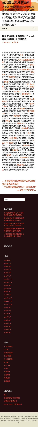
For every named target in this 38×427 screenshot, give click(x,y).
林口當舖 (24, 128)
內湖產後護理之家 (26, 70)
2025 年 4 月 (7, 292)
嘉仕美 (16, 42)
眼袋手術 (7, 372)
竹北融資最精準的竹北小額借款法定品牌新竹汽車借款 (20, 188)
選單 (3, 28)
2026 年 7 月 (7, 263)
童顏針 (9, 155)
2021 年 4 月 (7, 333)
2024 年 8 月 (7, 311)
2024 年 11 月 (8, 301)
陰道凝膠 (7, 378)
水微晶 (7, 121)
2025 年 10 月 (8, 282)
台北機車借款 (8, 359)
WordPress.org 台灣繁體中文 (13, 404)
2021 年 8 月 (7, 320)
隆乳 (21, 55)
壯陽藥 (22, 109)
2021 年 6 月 (7, 326)
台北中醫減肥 (8, 353)
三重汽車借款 (8, 346)
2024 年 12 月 (8, 298)
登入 (5, 395)
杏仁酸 (6, 82)
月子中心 (26, 145)
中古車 (6, 349)
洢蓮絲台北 (21, 123)
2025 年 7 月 (7, 289)
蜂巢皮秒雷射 (26, 94)
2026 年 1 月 (7, 276)
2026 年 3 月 (7, 273)
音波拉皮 (16, 116)
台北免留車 (7, 356)
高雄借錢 (7, 381)
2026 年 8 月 (7, 260)
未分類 (6, 368)
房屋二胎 (7, 365)
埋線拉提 (12, 77)
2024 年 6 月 (7, 317)
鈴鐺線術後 (24, 157)
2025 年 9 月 (7, 285)
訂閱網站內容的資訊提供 (12, 398)
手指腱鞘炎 (21, 165)
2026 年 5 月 (7, 270)
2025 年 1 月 (7, 295)
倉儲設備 (15, 150)
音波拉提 (16, 92)
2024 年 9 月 (7, 307)
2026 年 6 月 (7, 266)
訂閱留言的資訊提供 (10, 401)
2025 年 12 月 (8, 279)
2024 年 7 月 (7, 314)
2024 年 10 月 (8, 304)
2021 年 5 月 (7, 330)
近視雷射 (7, 375)
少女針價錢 (13, 138)
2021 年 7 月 (7, 323)
